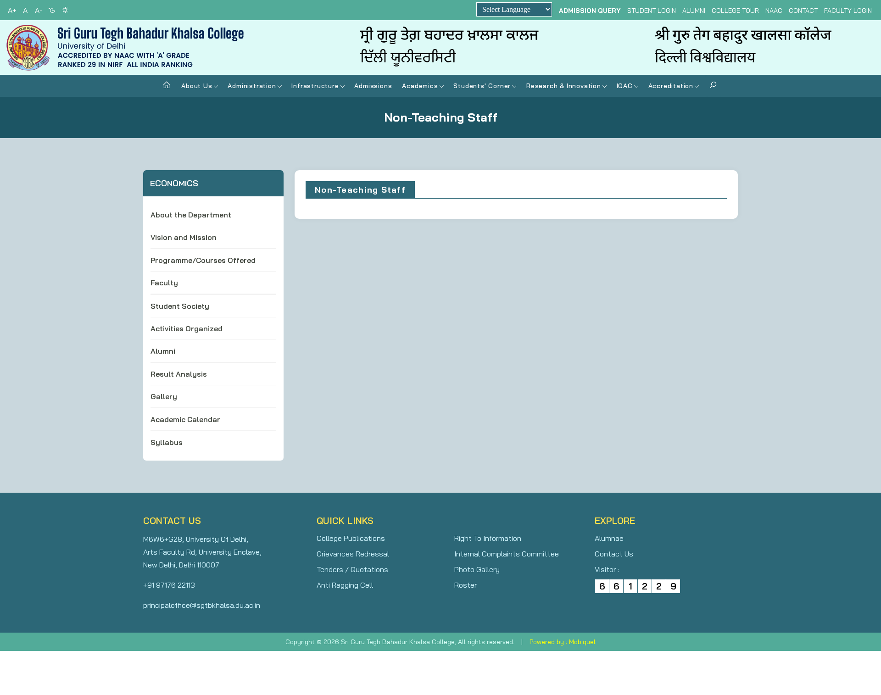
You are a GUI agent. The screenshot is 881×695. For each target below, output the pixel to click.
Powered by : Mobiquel (563, 642)
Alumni (693, 10)
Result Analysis (179, 373)
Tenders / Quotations (352, 569)
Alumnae (609, 538)
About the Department (191, 214)
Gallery (164, 396)
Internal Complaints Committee (506, 553)
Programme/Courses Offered (203, 260)
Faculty (164, 282)
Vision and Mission (184, 237)
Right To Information (487, 538)
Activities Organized (187, 328)
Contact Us (614, 553)
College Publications (351, 538)
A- (38, 10)
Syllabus (167, 442)
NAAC (773, 10)
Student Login (651, 10)
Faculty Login (848, 10)
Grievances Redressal (353, 553)
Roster (465, 584)
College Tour (735, 10)
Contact (803, 10)
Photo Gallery (477, 569)
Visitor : (607, 569)
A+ (12, 10)
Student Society (180, 306)
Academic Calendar (185, 419)
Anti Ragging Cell (345, 584)
